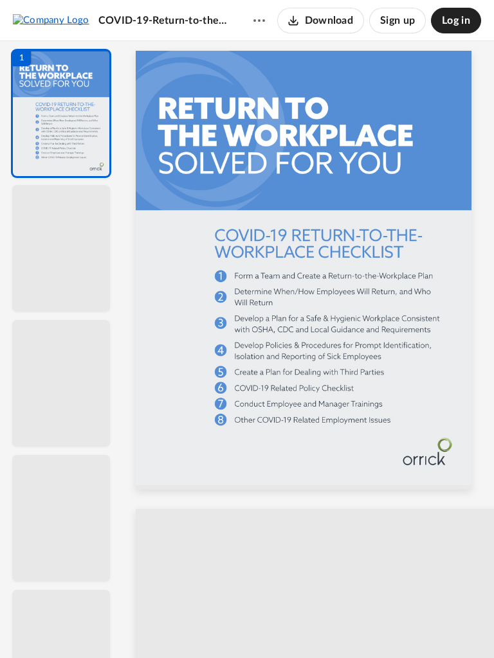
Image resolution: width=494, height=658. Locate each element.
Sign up (397, 20)
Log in (456, 20)
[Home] (51, 19)
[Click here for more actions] (259, 20)
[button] (61, 113)
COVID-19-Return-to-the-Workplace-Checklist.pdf (163, 20)
